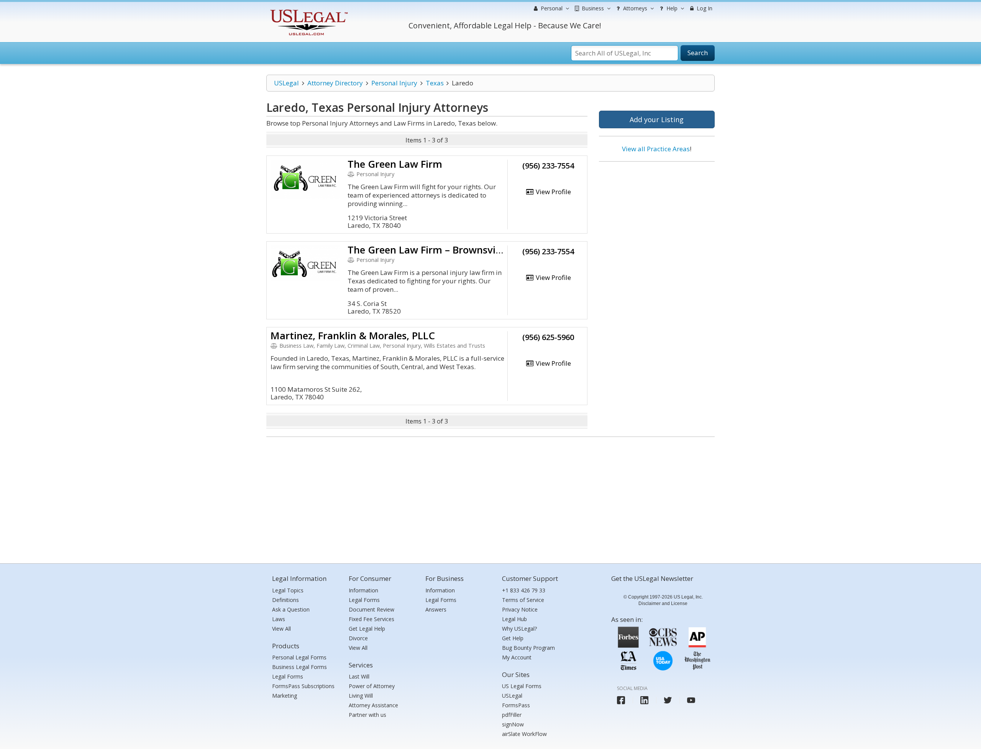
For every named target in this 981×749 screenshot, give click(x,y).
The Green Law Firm (395, 164)
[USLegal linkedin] (644, 700)
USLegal (286, 82)
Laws (278, 619)
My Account (517, 657)
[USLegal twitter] (668, 700)
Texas (435, 82)
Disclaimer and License (662, 603)
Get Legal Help (367, 628)
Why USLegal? (519, 628)
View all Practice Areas (656, 148)
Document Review (371, 609)
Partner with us (367, 714)
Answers (435, 609)
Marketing (284, 695)
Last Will (359, 676)
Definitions (285, 599)
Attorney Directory (335, 82)
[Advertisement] (657, 217)
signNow (513, 724)
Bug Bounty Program (528, 647)
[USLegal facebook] (621, 700)
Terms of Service (523, 599)
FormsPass (516, 705)
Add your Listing (657, 119)
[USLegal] (307, 10)
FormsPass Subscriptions (303, 686)
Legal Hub (514, 619)
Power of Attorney (372, 686)
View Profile (552, 191)
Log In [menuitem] (703, 8)
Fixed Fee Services (371, 619)
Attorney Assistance (373, 705)
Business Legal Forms (299, 667)
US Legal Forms (521, 686)
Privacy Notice (520, 609)
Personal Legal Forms (299, 657)
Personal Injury (394, 82)
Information (363, 590)
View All (281, 628)
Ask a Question (291, 609)
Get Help (512, 638)
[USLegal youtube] (691, 700)
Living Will (361, 695)
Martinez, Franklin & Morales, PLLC (353, 335)
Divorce (358, 638)
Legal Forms (287, 676)
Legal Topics (287, 590)
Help (671, 8)
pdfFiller (512, 714)
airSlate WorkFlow (524, 734)
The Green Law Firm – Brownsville (427, 250)
